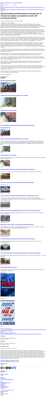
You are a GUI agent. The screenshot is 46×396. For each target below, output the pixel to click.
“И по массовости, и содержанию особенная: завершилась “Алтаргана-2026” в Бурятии (19, 195)
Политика (2, 8)
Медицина (18, 7)
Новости (2, 2)
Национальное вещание (8, 333)
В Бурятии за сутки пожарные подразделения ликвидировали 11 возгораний (17, 182)
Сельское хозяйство (33, 7)
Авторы (2, 364)
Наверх (1, 331)
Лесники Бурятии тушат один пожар (8, 110)
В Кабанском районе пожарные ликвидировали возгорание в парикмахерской (17, 125)
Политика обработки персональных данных (9, 360)
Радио (1, 333)
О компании (15, 333)
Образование (23, 7)
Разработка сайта (3, 370)
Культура (39, 7)
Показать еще (3, 272)
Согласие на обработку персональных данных (9, 361)
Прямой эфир (16, 2)
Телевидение (7, 2)
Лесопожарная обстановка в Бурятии (8, 267)
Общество (2, 7)
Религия (42, 7)
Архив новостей (3, 363)
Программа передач (33, 333)
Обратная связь (25, 333)
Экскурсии (39, 333)
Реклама (20, 333)
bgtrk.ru (43, 356)
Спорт (27, 7)
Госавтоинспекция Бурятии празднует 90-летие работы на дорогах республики (17, 238)
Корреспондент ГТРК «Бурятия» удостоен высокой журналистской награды (17, 224)
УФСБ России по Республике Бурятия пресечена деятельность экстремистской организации (20, 252)
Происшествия (13, 7)
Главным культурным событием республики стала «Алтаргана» (14, 95)
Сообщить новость (4, 391)
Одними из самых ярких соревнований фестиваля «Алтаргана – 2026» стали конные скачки (20, 210)
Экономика (7, 7)
